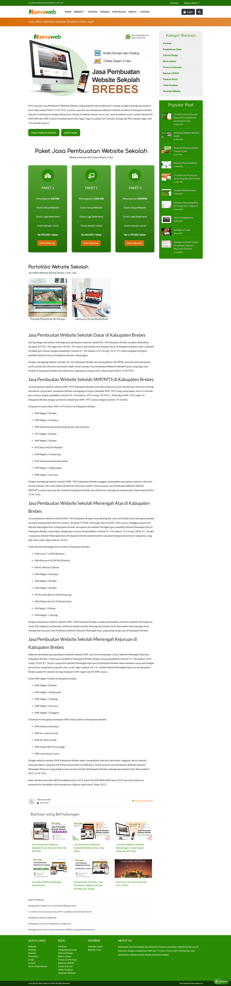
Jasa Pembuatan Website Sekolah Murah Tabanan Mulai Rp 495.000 (49, 848)
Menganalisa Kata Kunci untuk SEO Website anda (52, 905)
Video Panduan (170, 85)
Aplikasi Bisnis (191, 3)
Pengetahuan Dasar (172, 49)
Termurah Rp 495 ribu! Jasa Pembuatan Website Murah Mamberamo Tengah (88, 885)
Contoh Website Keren (185, 190)
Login (189, 11)
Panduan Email (170, 79)
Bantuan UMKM (171, 73)
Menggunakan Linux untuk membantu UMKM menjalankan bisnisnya (61, 929)
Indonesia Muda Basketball (91, 319)
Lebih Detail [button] (70, 132)
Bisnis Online (169, 61)
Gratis (132, 11)
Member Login (95, 946)
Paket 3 (135, 188)
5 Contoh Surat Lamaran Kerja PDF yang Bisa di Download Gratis (60, 911)
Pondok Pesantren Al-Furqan (47, 319)
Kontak (145, 11)
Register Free (94, 949)
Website (78, 11)
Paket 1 (47, 188)
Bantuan (174, 3)
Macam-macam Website (185, 163)
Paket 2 (91, 188)
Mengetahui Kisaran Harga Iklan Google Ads (49, 923)
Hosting (93, 11)
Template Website (171, 91)
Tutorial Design (170, 55)
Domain (105, 11)
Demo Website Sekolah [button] (43, 132)
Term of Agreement (183, 217)
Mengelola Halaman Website (42, 917)
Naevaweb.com (45, 983)
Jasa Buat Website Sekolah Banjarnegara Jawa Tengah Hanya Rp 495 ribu (130, 848)
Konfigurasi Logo (182, 229)
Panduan (167, 43)
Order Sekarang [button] (47, 243)
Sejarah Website (36, 899)
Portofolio (119, 11)
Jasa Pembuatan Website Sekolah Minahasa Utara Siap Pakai (89, 848)
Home (68, 11)
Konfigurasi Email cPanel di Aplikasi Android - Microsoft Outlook (186, 245)
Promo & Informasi (143, 800)
